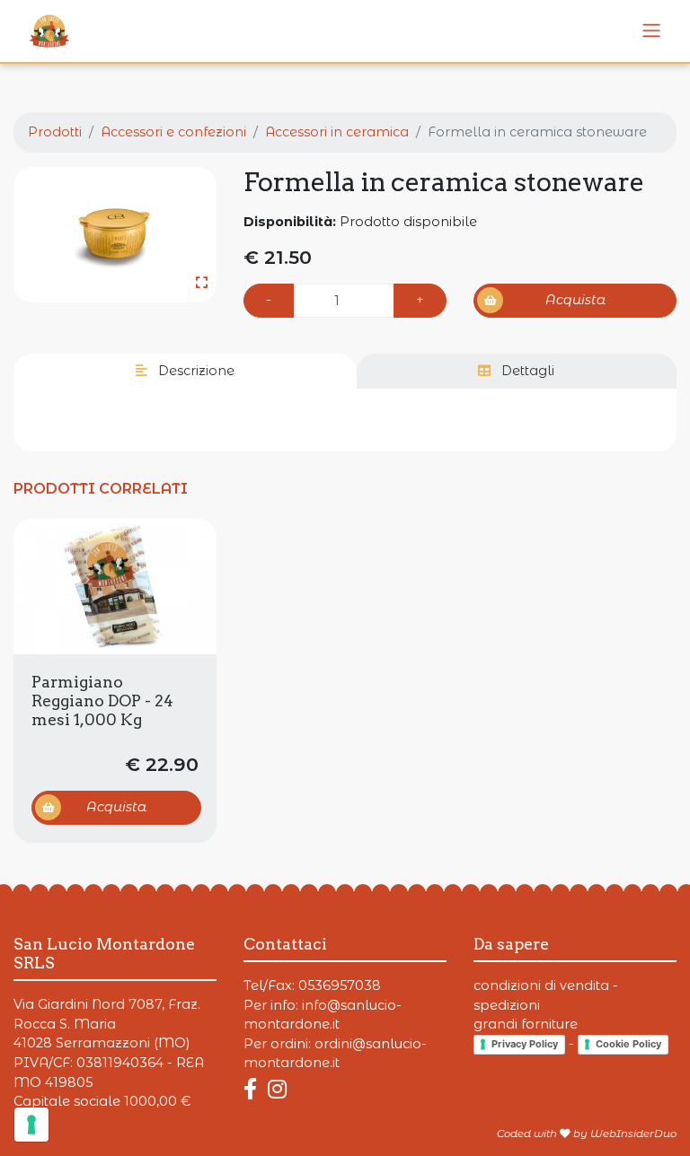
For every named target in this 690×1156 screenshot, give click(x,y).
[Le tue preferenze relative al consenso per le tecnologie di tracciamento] (31, 1125)
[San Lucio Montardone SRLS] (42, 31)
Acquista (575, 300)
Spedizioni (506, 1005)
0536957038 (339, 985)
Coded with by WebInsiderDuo (587, 1133)
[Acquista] (115, 586)
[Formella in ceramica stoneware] (115, 234)
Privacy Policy (524, 1044)
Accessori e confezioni (173, 132)
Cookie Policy (628, 1044)
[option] (115, 234)
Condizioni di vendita (541, 985)
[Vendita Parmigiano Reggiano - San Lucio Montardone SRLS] (651, 30)
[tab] (185, 372)
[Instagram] (277, 1089)
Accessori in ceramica (337, 132)
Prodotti (55, 132)
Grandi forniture (525, 1024)
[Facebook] (253, 1089)
